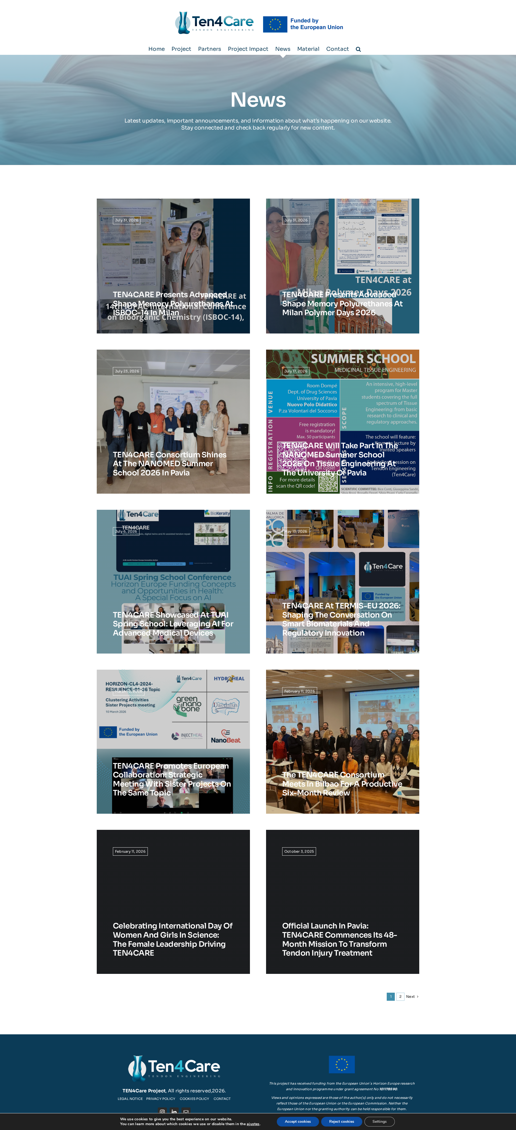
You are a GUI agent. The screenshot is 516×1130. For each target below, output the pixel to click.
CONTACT (222, 1099)
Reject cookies (341, 1121)
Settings (379, 1121)
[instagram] (162, 1112)
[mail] (186, 1112)
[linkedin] (174, 1112)
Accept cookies (298, 1121)
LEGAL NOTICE (130, 1099)
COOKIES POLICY (194, 1099)
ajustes (253, 1124)
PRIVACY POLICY (160, 1099)
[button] (358, 49)
